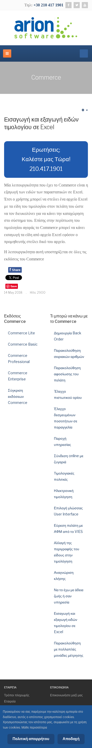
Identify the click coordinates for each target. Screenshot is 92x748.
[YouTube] (85, 5)
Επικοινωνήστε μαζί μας (66, 695)
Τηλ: (28, 5)
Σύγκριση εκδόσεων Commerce (17, 396)
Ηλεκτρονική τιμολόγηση (64, 493)
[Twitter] (77, 5)
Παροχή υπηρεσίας (62, 441)
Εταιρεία (10, 701)
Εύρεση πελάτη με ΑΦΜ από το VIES (68, 528)
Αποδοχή (71, 738)
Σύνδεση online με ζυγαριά (68, 459)
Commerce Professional (19, 358)
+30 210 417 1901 (48, 5)
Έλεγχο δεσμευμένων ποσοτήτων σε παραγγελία (65, 417)
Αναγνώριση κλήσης (64, 575)
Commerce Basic (23, 344)
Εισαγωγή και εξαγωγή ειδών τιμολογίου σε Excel (41, 123)
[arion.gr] (46, 27)
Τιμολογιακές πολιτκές (64, 476)
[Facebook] (68, 5)
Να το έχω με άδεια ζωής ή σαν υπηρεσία (68, 596)
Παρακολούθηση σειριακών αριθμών (69, 353)
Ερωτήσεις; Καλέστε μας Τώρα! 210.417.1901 (46, 159)
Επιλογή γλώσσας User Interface (68, 511)
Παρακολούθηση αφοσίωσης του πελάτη (67, 374)
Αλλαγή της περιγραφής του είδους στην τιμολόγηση (66, 552)
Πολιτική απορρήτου (31, 738)
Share (14, 269)
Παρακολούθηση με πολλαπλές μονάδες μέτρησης (68, 649)
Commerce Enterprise (17, 376)
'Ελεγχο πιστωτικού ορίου (68, 394)
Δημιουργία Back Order (67, 336)
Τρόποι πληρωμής (16, 695)
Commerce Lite (21, 333)
